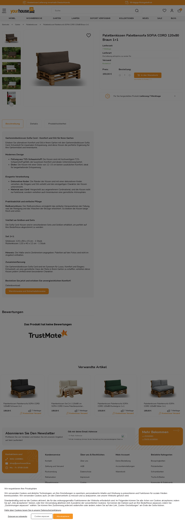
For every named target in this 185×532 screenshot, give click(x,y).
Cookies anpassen (42, 516)
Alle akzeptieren (63, 516)
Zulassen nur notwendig (17, 516)
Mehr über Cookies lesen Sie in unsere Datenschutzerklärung (32, 510)
